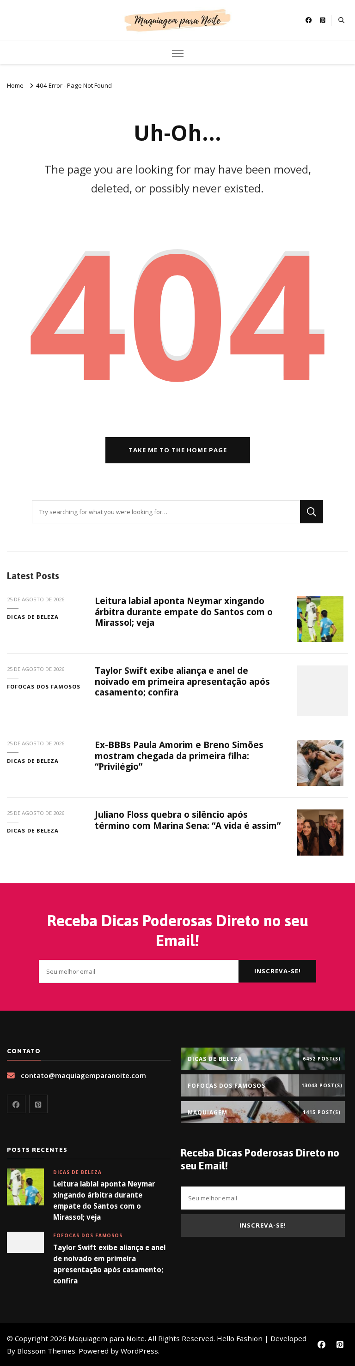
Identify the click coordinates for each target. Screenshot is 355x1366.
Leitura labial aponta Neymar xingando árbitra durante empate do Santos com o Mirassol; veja (184, 612)
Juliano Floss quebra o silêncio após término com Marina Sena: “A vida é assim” (188, 820)
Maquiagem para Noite (106, 1338)
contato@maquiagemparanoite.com (83, 1075)
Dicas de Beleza (33, 616)
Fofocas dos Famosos (43, 686)
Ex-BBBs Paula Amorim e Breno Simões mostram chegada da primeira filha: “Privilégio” (179, 756)
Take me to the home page (178, 450)
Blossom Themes (46, 1350)
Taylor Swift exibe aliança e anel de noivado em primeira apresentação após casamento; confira (182, 681)
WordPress (139, 1350)
